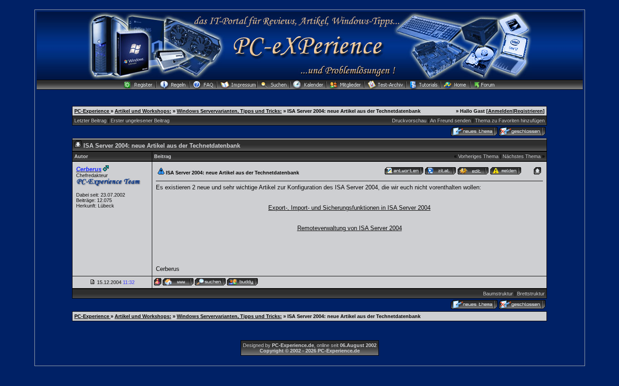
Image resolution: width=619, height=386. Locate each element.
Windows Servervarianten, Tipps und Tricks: (229, 111)
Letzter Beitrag (90, 120)
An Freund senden (450, 120)
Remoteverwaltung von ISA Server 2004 (349, 228)
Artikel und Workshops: (143, 111)
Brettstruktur (531, 293)
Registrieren (528, 111)
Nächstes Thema (522, 156)
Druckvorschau (409, 120)
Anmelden (500, 111)
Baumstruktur (498, 293)
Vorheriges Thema (478, 156)
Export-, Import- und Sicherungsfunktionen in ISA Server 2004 (349, 207)
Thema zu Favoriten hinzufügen (510, 120)
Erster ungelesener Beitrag (140, 120)
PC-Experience (92, 111)
